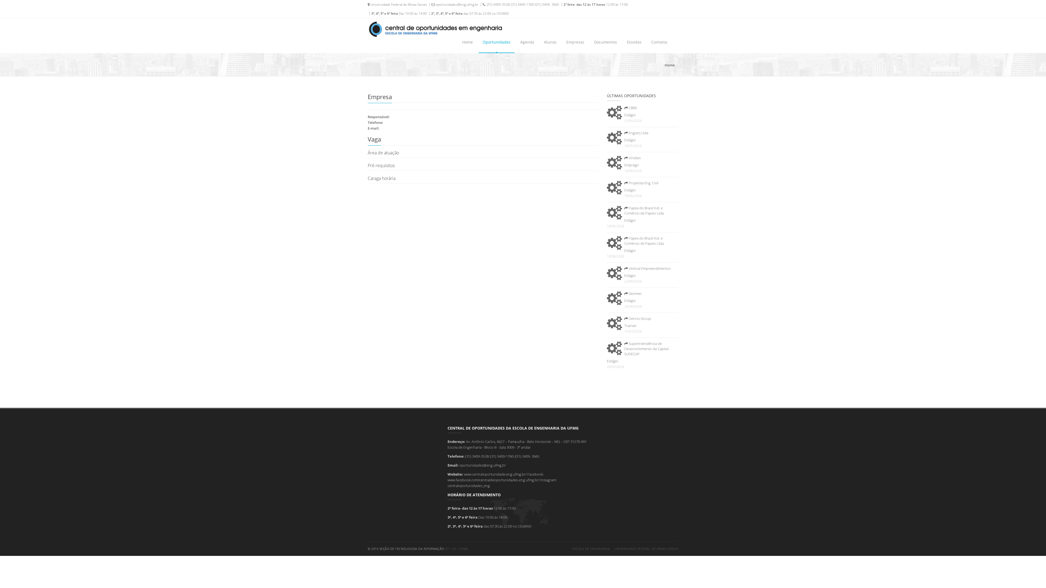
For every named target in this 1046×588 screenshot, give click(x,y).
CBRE (632, 107)
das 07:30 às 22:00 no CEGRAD (470, 13)
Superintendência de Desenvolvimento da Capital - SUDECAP (647, 348)
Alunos (550, 42)
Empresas (575, 42)
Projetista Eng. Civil (643, 182)
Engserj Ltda (638, 132)
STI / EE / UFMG (456, 549)
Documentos (605, 42)
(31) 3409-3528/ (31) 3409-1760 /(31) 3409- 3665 (522, 4)
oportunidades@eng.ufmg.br (456, 4)
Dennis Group (639, 318)
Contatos (659, 42)
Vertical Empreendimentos (649, 268)
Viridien (634, 157)
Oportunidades (496, 42)
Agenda (527, 42)
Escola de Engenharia (591, 549)
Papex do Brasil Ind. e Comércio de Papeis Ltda (644, 211)
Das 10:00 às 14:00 (399, 13)
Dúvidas (634, 42)
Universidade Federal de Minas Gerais (398, 4)
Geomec (635, 293)
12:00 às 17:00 (596, 4)
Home (467, 42)
